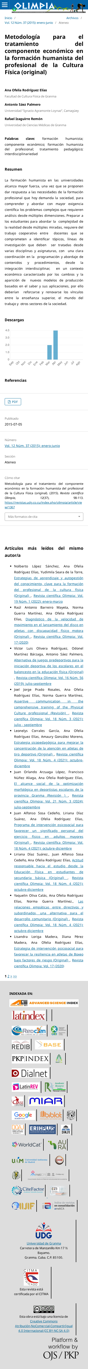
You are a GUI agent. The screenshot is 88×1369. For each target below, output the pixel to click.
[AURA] (57, 1150)
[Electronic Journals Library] (59, 1196)
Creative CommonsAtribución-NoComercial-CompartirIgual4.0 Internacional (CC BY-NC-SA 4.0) (44, 1326)
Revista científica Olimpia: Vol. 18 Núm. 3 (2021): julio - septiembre (48, 719)
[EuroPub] (59, 1064)
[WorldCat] (27, 1150)
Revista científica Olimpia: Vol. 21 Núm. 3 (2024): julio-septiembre (48, 801)
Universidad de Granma (44, 1243)
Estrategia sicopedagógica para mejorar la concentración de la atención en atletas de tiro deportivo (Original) (48, 748)
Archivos (72, 18)
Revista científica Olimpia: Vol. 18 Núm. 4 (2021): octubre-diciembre (48, 760)
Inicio (8, 18)
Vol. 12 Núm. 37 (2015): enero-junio (29, 22)
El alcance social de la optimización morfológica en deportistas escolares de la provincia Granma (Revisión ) (48, 789)
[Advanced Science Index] (44, 1006)
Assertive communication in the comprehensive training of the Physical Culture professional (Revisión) (48, 707)
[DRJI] (66, 1135)
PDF (14, 402)
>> (15, 976)
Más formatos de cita (22, 516)
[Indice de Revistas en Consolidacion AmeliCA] (59, 1211)
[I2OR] (59, 1166)
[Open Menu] (4, 4)
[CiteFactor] (28, 1196)
